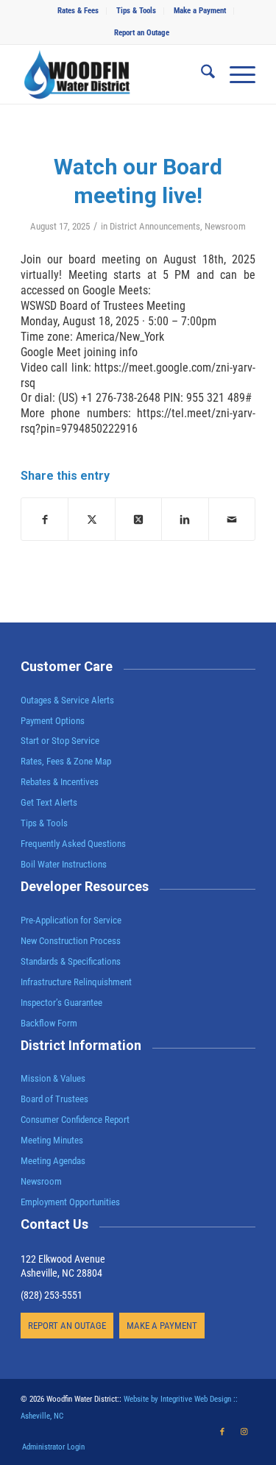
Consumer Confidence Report (75, 1119)
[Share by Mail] (232, 519)
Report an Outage (141, 33)
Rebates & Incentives (60, 781)
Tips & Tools (136, 10)
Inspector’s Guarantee (63, 1002)
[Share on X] (91, 519)
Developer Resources (85, 886)
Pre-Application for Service (71, 920)
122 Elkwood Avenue (63, 1259)
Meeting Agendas (53, 1160)
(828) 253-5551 (51, 1295)
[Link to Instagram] (244, 1432)
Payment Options (53, 720)
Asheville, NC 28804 (61, 1273)
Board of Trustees (54, 1098)
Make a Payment (200, 10)
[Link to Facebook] (222, 1432)
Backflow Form (49, 1023)
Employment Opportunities (70, 1201)
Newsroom (225, 226)
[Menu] (235, 74)
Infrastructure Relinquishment (76, 981)
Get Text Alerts (49, 802)
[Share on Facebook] (44, 519)
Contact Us (54, 1224)
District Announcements (155, 226)
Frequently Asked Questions (73, 843)
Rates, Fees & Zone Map (66, 761)
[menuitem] (78, 11)
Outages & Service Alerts (67, 700)
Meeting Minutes (52, 1140)
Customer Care (67, 666)
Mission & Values (53, 1078)
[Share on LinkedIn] (185, 519)
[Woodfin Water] (114, 74)
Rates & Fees (78, 10)
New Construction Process (71, 940)
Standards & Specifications (71, 961)
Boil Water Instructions (64, 864)
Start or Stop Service (60, 740)
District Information (81, 1045)
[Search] (200, 74)
